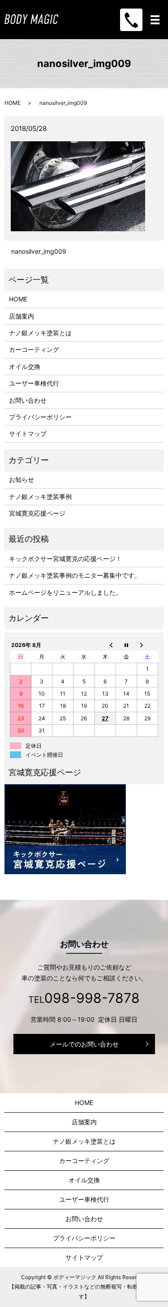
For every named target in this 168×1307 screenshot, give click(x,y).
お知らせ (21, 479)
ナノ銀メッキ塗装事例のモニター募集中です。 (75, 575)
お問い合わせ (28, 400)
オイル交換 (24, 366)
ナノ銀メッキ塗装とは (40, 333)
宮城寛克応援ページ (37, 513)
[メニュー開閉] (155, 19)
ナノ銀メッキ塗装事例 (40, 496)
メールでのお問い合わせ (84, 1044)
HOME (12, 102)
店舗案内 (21, 316)
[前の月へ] (105, 645)
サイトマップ (28, 433)
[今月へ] (126, 645)
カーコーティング (34, 349)
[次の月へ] (147, 645)
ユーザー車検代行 (34, 383)
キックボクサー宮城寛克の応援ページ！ (65, 558)
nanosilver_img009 (38, 251)
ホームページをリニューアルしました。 (65, 592)
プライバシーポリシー (40, 417)
